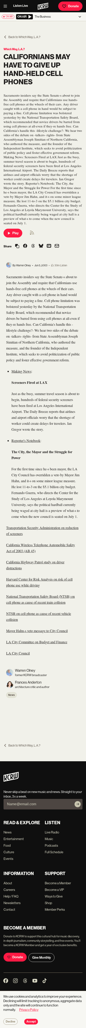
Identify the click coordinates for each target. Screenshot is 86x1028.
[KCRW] (11, 780)
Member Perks (55, 909)
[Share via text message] (49, 246)
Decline (10, 1021)
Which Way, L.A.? (14, 49)
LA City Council (18, 653)
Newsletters (12, 903)
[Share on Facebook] (25, 246)
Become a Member (58, 883)
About (8, 883)
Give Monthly (41, 958)
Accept (31, 1021)
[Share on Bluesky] (41, 246)
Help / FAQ (11, 896)
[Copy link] (17, 246)
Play (15, 233)
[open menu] (6, 6)
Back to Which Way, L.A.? (24, 37)
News (11, 695)
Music (49, 839)
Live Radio (52, 832)
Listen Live (20, 6)
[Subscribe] (78, 804)
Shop (48, 903)
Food (7, 845)
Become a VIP (54, 890)
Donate (73, 6)
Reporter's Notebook (25, 440)
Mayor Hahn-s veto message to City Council (37, 630)
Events (8, 859)
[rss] (32, 234)
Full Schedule (54, 852)
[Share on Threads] (33, 246)
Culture (9, 852)
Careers (9, 890)
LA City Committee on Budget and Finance (36, 642)
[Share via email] (57, 246)
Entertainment (14, 839)
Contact (9, 909)
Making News (21, 371)
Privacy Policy (28, 1009)
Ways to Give (54, 896)
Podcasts (51, 845)
